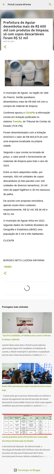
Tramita (17, 121)
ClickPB (30, 112)
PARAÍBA (7, 267)
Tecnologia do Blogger (28, 470)
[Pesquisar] (50, 4)
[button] (5, 47)
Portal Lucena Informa (19, 4)
